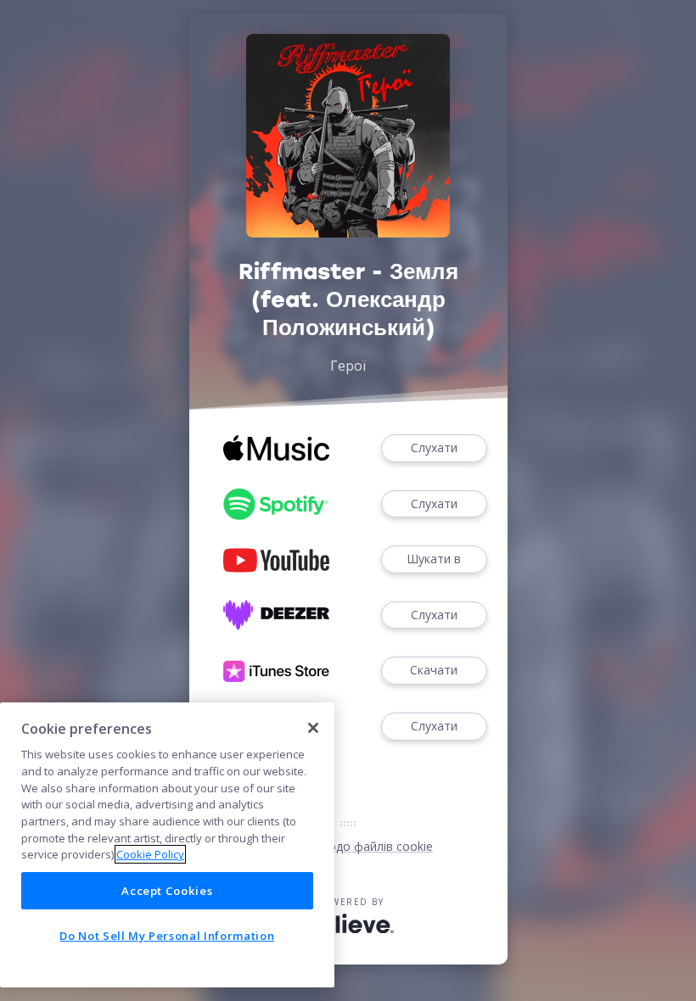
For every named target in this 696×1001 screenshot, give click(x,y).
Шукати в (434, 559)
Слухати (434, 447)
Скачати (433, 670)
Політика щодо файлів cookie (348, 846)
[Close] (313, 728)
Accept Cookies (166, 890)
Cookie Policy (150, 854)
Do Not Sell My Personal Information (166, 935)
